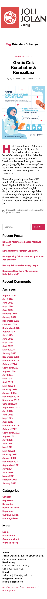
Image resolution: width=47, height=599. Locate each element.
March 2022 (8, 451)
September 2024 (11, 367)
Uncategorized (10, 518)
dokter (41, 210)
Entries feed (8, 535)
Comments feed (10, 539)
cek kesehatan (31, 210)
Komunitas (7, 504)
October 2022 (9, 429)
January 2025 (9, 353)
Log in (5, 532)
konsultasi (16, 213)
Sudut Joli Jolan (23, 57)
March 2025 (8, 349)
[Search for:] (16, 227)
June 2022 (7, 443)
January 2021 (9, 483)
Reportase (7, 511)
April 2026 (7, 310)
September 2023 (11, 407)
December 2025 (10, 321)
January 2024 (9, 393)
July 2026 (7, 299)
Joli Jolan (16, 79)
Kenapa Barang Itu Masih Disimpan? (20, 250)
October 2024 (9, 364)
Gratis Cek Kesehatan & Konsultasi (23, 67)
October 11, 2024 (33, 79)
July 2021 (7, 469)
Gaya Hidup (8, 500)
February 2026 (9, 313)
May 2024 (7, 378)
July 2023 (7, 411)
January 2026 (9, 317)
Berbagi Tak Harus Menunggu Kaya (20, 265)
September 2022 (11, 432)
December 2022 (10, 425)
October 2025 (9, 324)
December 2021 (10, 461)
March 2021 (8, 476)
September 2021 (10, 465)
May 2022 (7, 447)
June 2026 (7, 302)
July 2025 (7, 335)
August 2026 (9, 295)
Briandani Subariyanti (15, 210)
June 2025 (7, 339)
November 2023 (10, 400)
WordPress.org (10, 542)
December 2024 (10, 357)
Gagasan (6, 496)
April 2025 (7, 346)
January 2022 (9, 458)
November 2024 (10, 360)
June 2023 (7, 414)
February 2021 (9, 479)
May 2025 (7, 342)
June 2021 (7, 472)
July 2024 (7, 375)
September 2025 (11, 328)
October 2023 (9, 404)
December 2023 (10, 396)
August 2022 (9, 436)
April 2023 (7, 422)
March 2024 (8, 386)
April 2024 (7, 382)
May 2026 (7, 306)
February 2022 (9, 454)
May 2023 (7, 418)
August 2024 (9, 371)
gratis (8, 213)
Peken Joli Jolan (10, 507)
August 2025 (9, 331)
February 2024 (9, 389)
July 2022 (7, 440)
